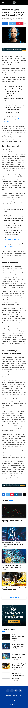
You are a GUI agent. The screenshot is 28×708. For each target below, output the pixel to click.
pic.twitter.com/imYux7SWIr (12, 239)
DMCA (14, 700)
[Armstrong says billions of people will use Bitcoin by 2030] (14, 35)
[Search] (25, 2)
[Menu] (3, 2)
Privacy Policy (17, 695)
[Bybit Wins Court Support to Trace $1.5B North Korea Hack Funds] (14, 579)
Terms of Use (20, 698)
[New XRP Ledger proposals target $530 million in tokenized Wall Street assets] (6, 675)
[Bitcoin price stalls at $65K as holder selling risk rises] (14, 511)
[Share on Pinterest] (19, 23)
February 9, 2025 (9, 246)
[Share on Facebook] (5, 23)
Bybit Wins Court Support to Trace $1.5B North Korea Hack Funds (14, 588)
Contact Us (8, 695)
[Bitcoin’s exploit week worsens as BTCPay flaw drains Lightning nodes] (14, 534)
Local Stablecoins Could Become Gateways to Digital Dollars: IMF (11, 566)
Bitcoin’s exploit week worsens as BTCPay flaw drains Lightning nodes (12, 543)
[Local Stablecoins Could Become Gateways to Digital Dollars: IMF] (14, 556)
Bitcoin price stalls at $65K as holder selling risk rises (18, 636)
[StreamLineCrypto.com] (14, 2)
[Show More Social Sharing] (24, 23)
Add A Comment (14, 597)
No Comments (6, 19)
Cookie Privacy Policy (8, 698)
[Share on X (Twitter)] (12, 23)
